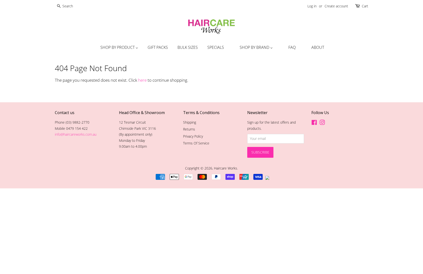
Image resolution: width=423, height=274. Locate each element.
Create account (336, 6)
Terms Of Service (196, 143)
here (142, 80)
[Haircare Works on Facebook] (314, 123)
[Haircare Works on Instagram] (322, 123)
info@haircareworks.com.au (75, 134)
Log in (312, 6)
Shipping (189, 122)
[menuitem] (118, 47)
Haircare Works (225, 168)
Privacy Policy (193, 136)
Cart (365, 6)
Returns (189, 129)
